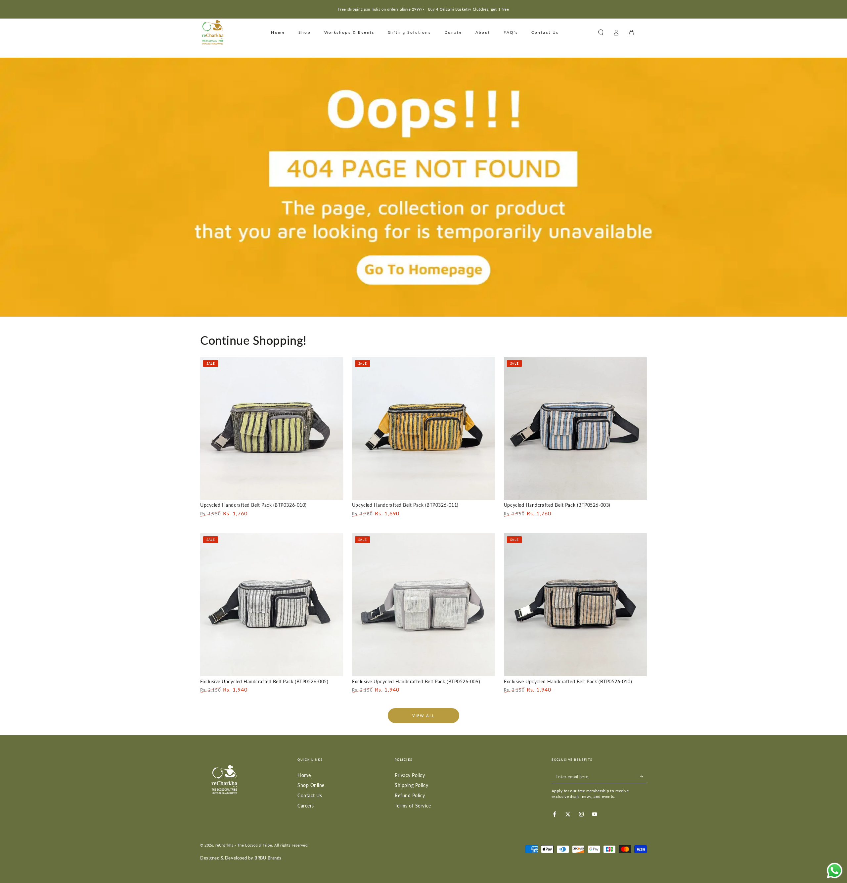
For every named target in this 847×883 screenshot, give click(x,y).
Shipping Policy (411, 785)
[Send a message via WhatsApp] (834, 870)
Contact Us (309, 795)
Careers (305, 805)
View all (423, 715)
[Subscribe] (643, 776)
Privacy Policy (410, 775)
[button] (600, 32)
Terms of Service (413, 805)
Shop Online (311, 785)
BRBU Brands (268, 858)
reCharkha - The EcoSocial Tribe (243, 845)
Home (304, 775)
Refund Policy (410, 795)
